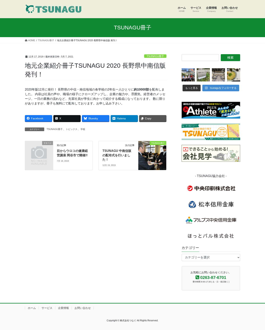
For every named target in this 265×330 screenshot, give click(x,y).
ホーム (32, 307)
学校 (83, 129)
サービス (47, 307)
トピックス (71, 129)
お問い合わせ (82, 307)
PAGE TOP (255, 316)
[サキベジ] (39, 149)
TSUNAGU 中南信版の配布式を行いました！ (116, 155)
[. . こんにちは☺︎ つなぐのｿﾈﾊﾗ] (203, 74)
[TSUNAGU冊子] (152, 155)
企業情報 (63, 307)
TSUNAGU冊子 (155, 56)
